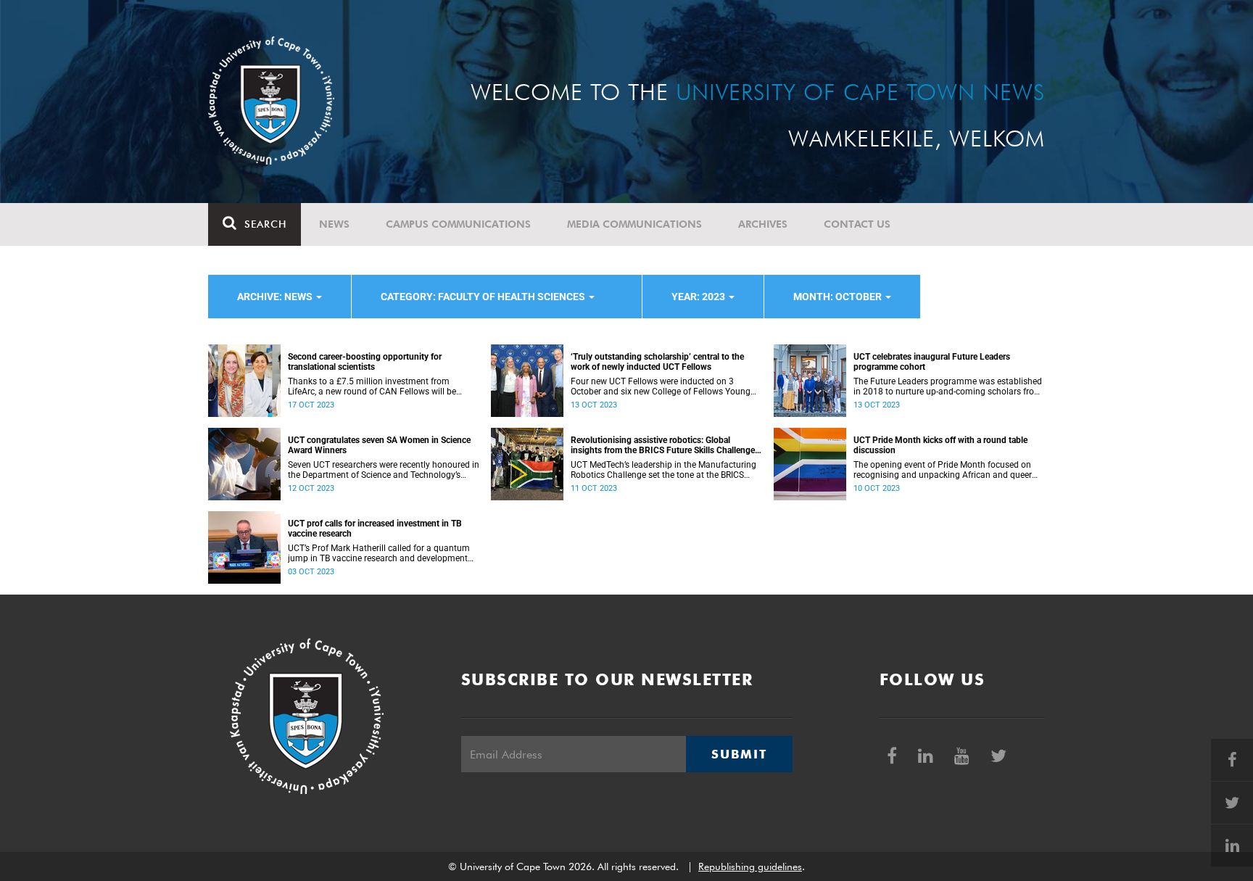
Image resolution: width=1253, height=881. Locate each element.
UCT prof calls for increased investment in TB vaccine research (375, 528)
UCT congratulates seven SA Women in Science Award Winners (379, 445)
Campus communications (458, 224)
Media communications (634, 224)
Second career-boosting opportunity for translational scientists (365, 362)
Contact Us (857, 224)
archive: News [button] (276, 296)
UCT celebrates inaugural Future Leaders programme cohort (931, 362)
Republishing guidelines (750, 866)
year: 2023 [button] (699, 296)
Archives (762, 224)
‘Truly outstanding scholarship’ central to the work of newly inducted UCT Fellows (657, 362)
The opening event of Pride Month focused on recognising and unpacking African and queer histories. (942, 470)
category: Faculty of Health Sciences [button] (484, 296)
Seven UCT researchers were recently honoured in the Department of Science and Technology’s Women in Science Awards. (383, 470)
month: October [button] (838, 296)
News (334, 224)
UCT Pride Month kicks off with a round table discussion (940, 445)
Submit (738, 754)
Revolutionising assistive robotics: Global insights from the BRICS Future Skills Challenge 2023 (663, 445)
